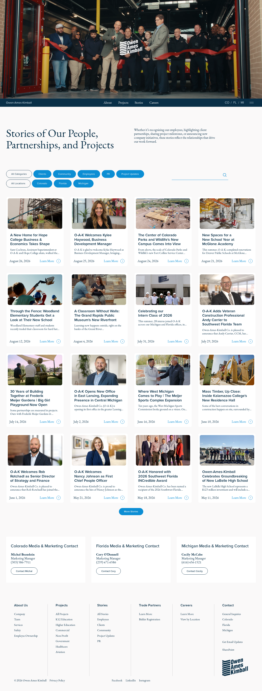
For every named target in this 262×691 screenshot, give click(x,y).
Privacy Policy (57, 680)
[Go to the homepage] (235, 667)
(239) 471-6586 (106, 562)
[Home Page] (19, 102)
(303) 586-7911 (21, 562)
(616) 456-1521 (191, 562)
